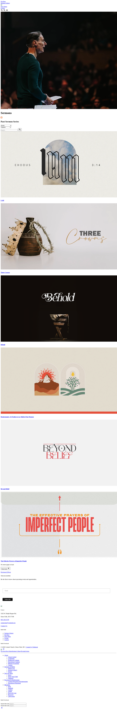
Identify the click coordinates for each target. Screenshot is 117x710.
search (2, 10)
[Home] (1, 5)
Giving (3, 8)
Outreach (10, 678)
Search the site (5, 704)
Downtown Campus (14, 662)
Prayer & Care (12, 693)
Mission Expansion (13, 663)
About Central (12, 657)
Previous (3, 572)
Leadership (11, 658)
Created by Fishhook (32, 647)
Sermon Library (5, 3)
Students (10, 688)
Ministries (7, 685)
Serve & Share (8, 673)
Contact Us (4, 626)
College (10, 690)
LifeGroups (11, 696)
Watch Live (11, 668)
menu (7, 10)
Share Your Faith (13, 676)
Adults (10, 691)
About (6, 655)
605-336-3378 (5, 620)
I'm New (3, 1)
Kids (9, 686)
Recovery (11, 694)
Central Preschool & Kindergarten (18, 681)
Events (23, 651)
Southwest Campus (13, 660)
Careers (6, 640)
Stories (10, 672)
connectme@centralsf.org (8, 623)
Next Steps (4, 6)
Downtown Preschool (14, 683)
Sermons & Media (9, 667)
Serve (9, 675)
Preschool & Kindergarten (11, 680)
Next (9, 572)
